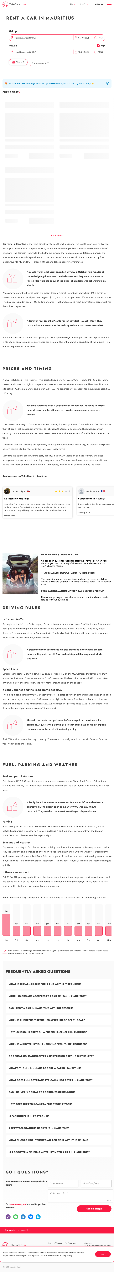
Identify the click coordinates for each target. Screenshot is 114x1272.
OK (102, 1254)
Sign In (99, 4)
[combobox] (43, 38)
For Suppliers (70, 1243)
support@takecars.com (97, 1246)
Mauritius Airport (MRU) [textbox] (25, 38)
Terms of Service (55, 1243)
